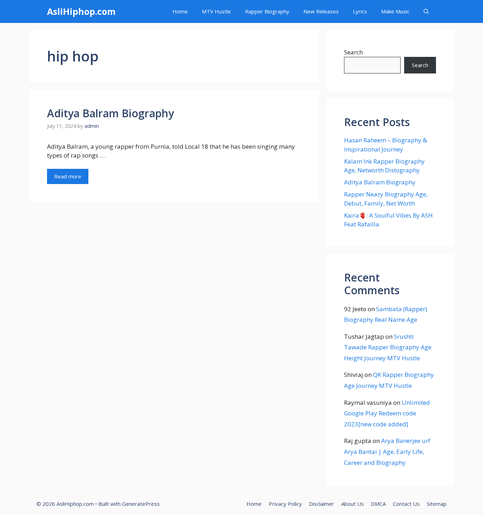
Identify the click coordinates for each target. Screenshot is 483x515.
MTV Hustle (216, 11)
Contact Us (406, 503)
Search (353, 52)
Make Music (395, 11)
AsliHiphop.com (81, 11)
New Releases (321, 11)
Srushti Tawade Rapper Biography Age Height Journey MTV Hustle (387, 347)
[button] (426, 11)
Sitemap (437, 503)
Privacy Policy (285, 503)
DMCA (378, 503)
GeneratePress (141, 503)
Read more (67, 176)
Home (180, 11)
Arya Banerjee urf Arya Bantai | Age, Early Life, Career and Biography (387, 451)
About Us (352, 503)
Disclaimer (321, 503)
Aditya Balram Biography (110, 113)
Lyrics (360, 11)
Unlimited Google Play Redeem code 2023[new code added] (387, 413)
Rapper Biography (267, 11)
